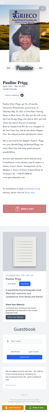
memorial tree (32, 188)
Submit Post (24, 357)
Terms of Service (31, 402)
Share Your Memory (15, 317)
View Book (12, 284)
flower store (30, 192)
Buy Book (24, 284)
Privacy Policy (17, 402)
